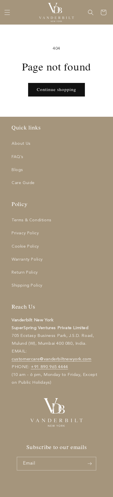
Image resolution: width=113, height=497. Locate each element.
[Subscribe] (89, 463)
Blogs (17, 170)
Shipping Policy (27, 285)
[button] (7, 12)
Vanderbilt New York (63, 492)
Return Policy (25, 272)
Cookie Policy (25, 246)
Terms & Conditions (31, 220)
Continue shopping (56, 89)
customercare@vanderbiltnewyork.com (51, 359)
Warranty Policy (27, 259)
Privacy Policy (25, 233)
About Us (21, 144)
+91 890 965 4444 (49, 367)
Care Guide (23, 183)
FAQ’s (17, 157)
